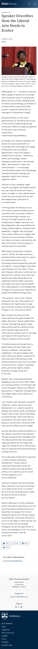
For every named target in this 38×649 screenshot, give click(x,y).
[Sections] (29, 3)
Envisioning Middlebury (13, 561)
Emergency (5, 642)
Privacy (4, 639)
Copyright (5, 636)
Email (7, 547)
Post (16, 543)
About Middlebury (7, 623)
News (4, 42)
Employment (6, 630)
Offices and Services (8, 633)
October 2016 (6, 12)
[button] (34, 4)
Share (7, 543)
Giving (3, 627)
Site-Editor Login (7, 645)
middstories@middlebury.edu (19, 597)
